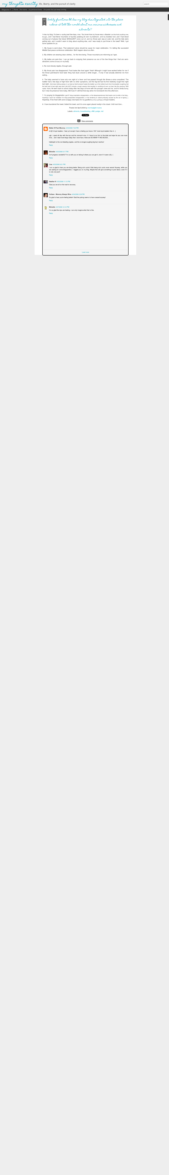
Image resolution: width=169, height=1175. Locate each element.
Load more (85, 252)
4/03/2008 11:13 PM (63, 181)
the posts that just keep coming (55, 9)
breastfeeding (85, 111)
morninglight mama (95, 108)
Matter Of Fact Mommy (57, 128)
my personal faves (35, 9)
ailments (76, 111)
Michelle (52, 151)
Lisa (50, 164)
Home (16, 9)
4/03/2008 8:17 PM (62, 151)
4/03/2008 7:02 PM (72, 128)
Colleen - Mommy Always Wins (60, 194)
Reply (51, 145)
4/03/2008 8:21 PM (59, 164)
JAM (93, 111)
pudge (97, 111)
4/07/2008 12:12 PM (62, 207)
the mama (23, 9)
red (102, 111)
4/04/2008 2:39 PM (78, 194)
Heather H (52, 181)
